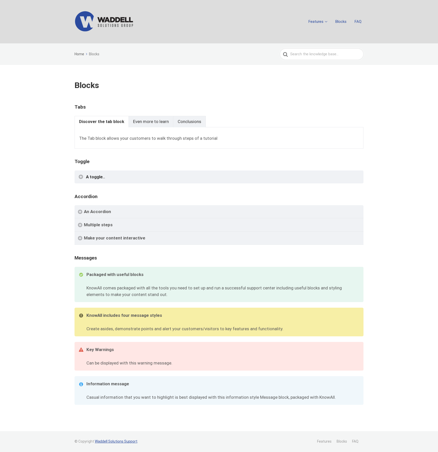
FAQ (358, 21)
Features (315, 21)
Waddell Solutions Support (116, 441)
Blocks (340, 21)
